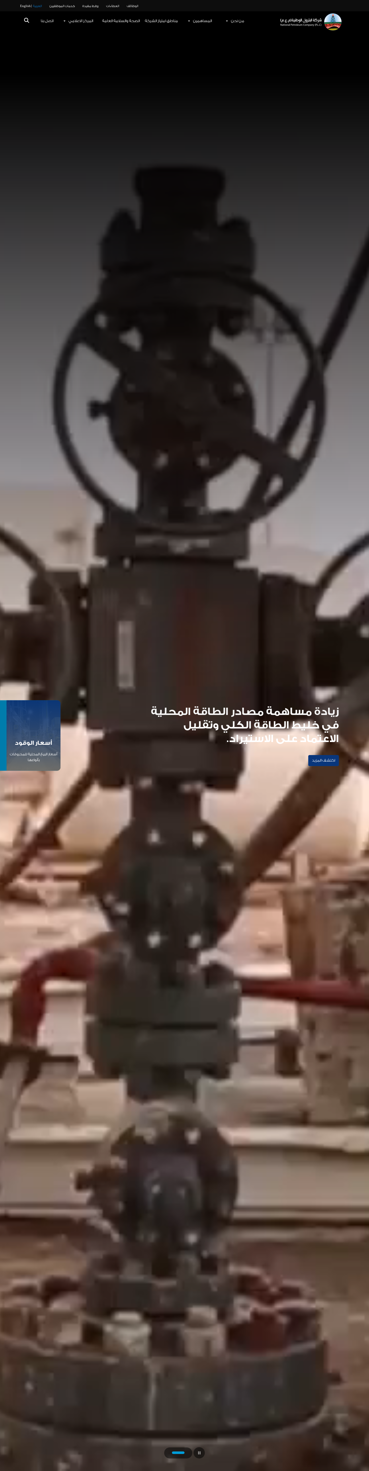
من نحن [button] (237, 21)
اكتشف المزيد (323, 760)
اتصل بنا (47, 21)
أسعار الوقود (33, 742)
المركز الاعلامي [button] (81, 21)
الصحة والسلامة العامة (121, 21)
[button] (26, 21)
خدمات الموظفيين (62, 6)
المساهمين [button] (202, 21)
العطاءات (112, 6)
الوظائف (132, 6)
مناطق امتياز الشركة (161, 21)
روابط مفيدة (90, 6)
